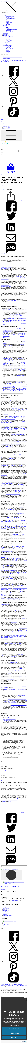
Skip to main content (5, 1)
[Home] (4, 143)
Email (2, 894)
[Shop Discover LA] (11, 173)
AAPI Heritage (9, 37)
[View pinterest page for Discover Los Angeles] (13, 106)
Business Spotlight (10, 31)
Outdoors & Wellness (10, 18)
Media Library (6, 124)
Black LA (8, 39)
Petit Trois (3, 565)
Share (22, 200)
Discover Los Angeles (7, 185)
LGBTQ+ (8, 41)
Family (7, 21)
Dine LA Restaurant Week (11, 29)
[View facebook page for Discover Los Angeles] (13, 75)
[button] (25, 999)
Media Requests (6, 126)
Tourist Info (5, 911)
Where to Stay (6, 35)
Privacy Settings (11, 985)
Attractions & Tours (10, 16)
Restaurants (8, 30)
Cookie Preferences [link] (21, 985)
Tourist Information (7, 42)
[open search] (14, 158)
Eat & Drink (6, 25)
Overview (5, 123)
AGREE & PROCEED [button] (14, 1033)
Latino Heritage (9, 40)
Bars (7, 27)
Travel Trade (8, 46)
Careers (7, 52)
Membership (8, 47)
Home (2, 119)
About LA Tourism (7, 45)
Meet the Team (6, 127)
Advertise (3, 986)
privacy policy (15, 900)
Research (8, 51)
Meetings (5, 44)
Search (2, 149)
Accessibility (8, 986)
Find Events (5, 33)
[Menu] (11, 135)
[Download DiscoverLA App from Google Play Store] (18, 984)
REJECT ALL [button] (14, 1037)
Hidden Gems (9, 22)
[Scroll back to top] (1, 996)
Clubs (7, 28)
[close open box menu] (11, 11)
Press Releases (6, 128)
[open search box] (14, 158)
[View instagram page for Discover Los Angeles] (13, 96)
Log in (4, 64)
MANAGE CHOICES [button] (14, 1029)
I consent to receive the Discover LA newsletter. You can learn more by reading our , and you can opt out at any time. (14, 900)
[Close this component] (11, 875)
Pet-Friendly (8, 24)
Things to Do (6, 15)
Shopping (8, 19)
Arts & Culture (9, 17)
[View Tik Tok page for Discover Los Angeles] (13, 116)
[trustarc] (23, 1041)
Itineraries (5, 34)
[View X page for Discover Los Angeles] (13, 85)
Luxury (7, 23)
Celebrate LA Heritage (8, 36)
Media (7, 50)
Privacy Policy (4, 985)
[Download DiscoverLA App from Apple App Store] (6, 984)
